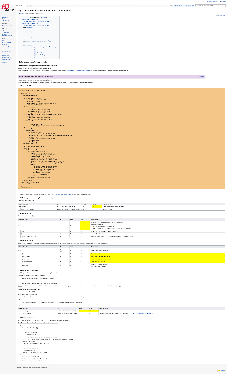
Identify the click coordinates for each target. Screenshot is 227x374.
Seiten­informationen (7, 59)
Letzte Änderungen (7, 19)
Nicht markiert (221, 15)
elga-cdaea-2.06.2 (20, 5)
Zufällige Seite (5, 20)
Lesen (170, 5)
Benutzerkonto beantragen (219, 1)
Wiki (3, 40)
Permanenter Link (6, 57)
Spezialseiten (5, 55)
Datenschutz (20, 369)
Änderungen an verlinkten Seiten (6, 53)
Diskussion (29, 5)
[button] (201, 76)
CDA (3, 31)
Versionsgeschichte (189, 5)
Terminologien (5, 32)
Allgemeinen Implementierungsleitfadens (78, 70)
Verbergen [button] (43, 17)
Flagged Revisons (6, 42)
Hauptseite (21, 13)
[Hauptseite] (8, 7)
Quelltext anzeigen (178, 5)
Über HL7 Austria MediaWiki (30, 369)
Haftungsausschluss (41, 369)
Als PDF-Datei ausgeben (5, 61)
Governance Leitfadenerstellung (7, 35)
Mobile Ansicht (50, 369)
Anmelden (209, 1)
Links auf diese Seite (7, 51)
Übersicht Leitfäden (7, 25)
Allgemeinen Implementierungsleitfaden (143, 313)
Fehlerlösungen (6, 46)
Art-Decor (4, 44)
